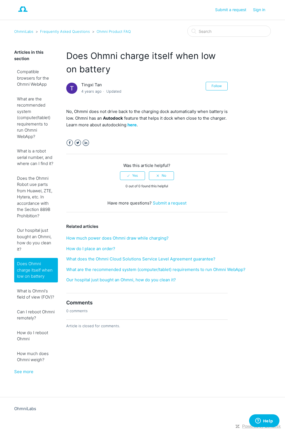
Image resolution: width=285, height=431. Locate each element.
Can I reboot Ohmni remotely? (36, 315)
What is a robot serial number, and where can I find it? (35, 157)
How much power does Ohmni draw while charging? (117, 238)
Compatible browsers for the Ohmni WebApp (33, 78)
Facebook (69, 142)
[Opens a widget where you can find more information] (264, 421)
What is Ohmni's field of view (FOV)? (35, 294)
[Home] (23, 12)
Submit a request (230, 9)
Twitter (77, 142)
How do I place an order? (90, 248)
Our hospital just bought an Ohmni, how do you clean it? (34, 240)
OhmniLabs (23, 31)
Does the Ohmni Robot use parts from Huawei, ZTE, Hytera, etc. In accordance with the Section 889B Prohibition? (34, 197)
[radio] (132, 175)
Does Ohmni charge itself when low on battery (35, 270)
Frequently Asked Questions (65, 31)
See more (23, 371)
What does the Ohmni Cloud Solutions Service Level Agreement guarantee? (140, 259)
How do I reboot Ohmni (32, 336)
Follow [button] (217, 86)
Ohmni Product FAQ (114, 31)
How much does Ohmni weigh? (33, 357)
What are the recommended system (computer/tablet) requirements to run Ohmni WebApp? (33, 117)
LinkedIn (85, 142)
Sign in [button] (259, 9)
